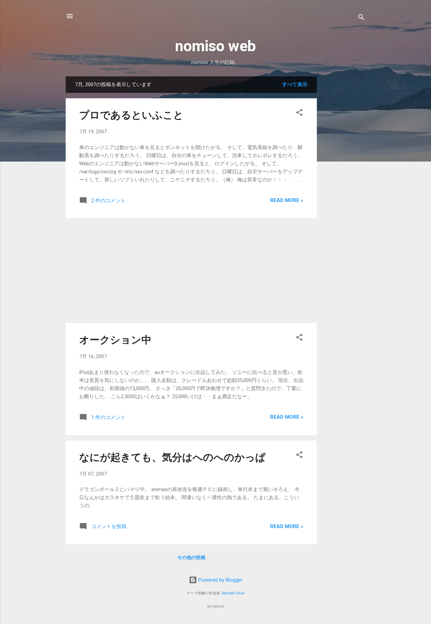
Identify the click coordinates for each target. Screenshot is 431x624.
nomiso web (215, 46)
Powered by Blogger (219, 580)
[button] (299, 113)
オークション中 (115, 340)
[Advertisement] (343, 177)
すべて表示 (294, 84)
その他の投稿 (191, 557)
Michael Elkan (233, 593)
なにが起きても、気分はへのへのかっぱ (172, 457)
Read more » (286, 200)
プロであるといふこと (131, 115)
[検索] (361, 18)
